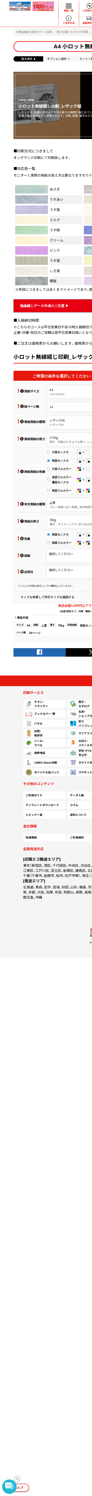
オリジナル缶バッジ (46, 772)
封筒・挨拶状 (38, 733)
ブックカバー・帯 (44, 714)
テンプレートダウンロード (42, 805)
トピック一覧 (34, 815)
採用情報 (31, 837)
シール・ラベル (39, 743)
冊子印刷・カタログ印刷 (72, 32)
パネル (38, 723)
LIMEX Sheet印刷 (45, 762)
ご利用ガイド (34, 795)
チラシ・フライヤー (41, 704)
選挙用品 (39, 753)
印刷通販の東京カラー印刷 (34, 32)
